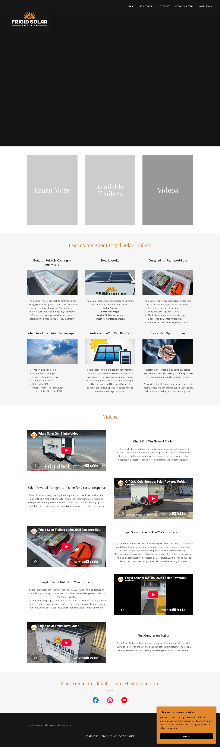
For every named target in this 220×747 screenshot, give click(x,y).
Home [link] (132, 6)
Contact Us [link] (92, 736)
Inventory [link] (165, 6)
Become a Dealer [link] (184, 6)
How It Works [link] (147, 6)
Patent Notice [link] (126, 736)
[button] (206, 6)
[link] (29, 5)
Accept (186, 736)
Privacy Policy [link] (109, 736)
